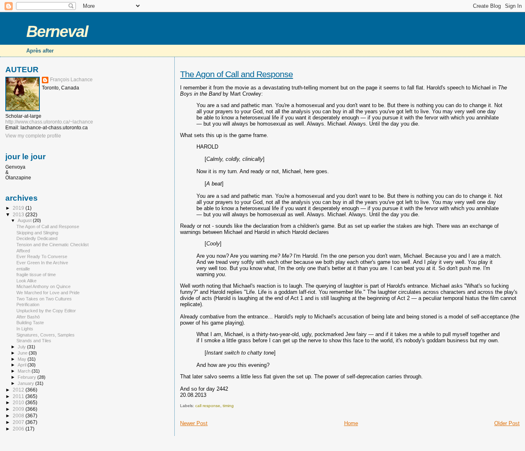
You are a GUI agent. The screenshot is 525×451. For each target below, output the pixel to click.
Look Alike (26, 280)
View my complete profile (33, 136)
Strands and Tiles (33, 340)
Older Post (507, 423)
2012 (19, 389)
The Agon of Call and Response (236, 74)
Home (351, 423)
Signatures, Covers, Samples (45, 334)
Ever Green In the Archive (42, 262)
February (27, 377)
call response (207, 405)
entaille (23, 268)
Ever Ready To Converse (41, 256)
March (25, 371)
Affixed (23, 250)
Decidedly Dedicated (36, 238)
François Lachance (71, 79)
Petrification (27, 304)
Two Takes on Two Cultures (44, 298)
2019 (19, 208)
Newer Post (194, 423)
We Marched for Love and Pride (48, 292)
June (23, 352)
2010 (19, 402)
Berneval (57, 31)
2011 (19, 396)
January (26, 383)
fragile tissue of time (36, 274)
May (22, 359)
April (22, 364)
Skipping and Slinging (37, 232)
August (25, 220)
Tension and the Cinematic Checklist (52, 244)
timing (228, 405)
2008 (19, 415)
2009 (19, 409)
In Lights (24, 328)
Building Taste (30, 322)
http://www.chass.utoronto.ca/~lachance (49, 122)
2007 (19, 422)
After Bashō (28, 316)
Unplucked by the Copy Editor (46, 310)
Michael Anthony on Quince (43, 286)
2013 (19, 214)
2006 (19, 428)
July (22, 346)
